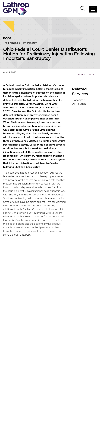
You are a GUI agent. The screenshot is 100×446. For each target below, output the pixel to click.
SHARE (81, 75)
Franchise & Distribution (79, 102)
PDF (91, 74)
